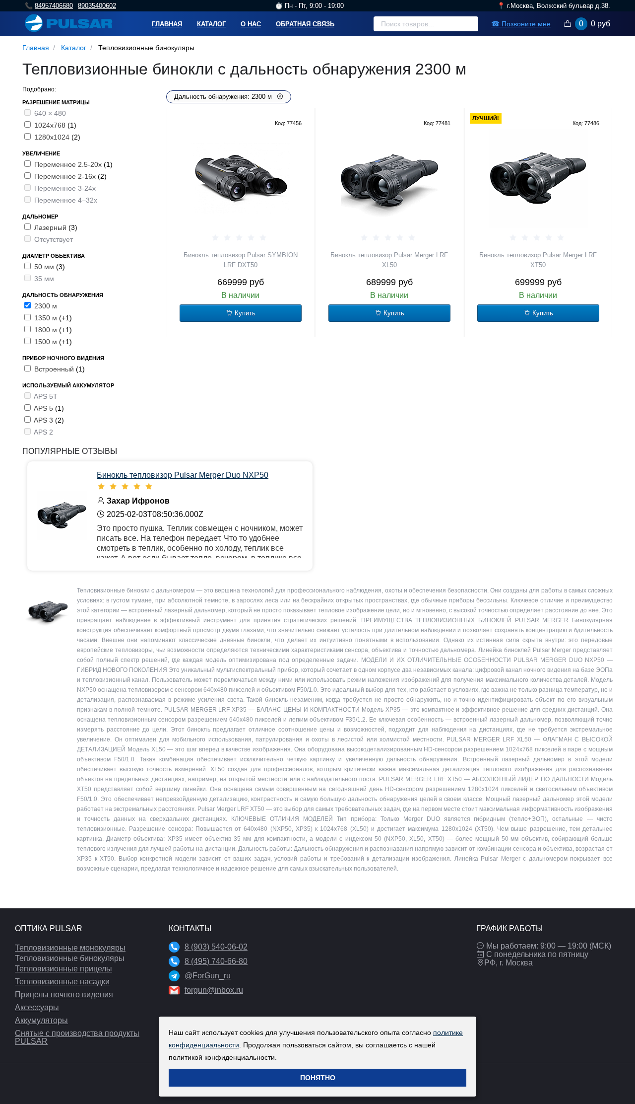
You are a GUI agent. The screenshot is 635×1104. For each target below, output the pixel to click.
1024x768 (50, 125)
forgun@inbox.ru (214, 990)
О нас (251, 24)
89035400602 (97, 5)
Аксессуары (37, 1007)
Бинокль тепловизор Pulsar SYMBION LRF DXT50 (241, 260)
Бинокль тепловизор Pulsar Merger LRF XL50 (389, 260)
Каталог (211, 24)
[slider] (241, 238)
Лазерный (51, 227)
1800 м (46, 330)
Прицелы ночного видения (64, 994)
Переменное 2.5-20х (69, 164)
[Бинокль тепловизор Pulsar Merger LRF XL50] (389, 178)
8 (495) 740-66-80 (216, 961)
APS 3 (44, 420)
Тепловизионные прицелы (63, 968)
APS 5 (44, 408)
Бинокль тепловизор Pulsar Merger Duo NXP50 (182, 475)
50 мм (45, 267)
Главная (167, 24)
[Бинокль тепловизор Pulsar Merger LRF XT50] (538, 178)
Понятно (317, 1078)
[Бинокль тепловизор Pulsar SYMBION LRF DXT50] (241, 178)
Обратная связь (305, 24)
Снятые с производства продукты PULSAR (77, 1037)
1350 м (46, 318)
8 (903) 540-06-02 (216, 947)
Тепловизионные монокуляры (70, 948)
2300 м (45, 306)
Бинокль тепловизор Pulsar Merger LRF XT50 (538, 260)
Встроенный (55, 369)
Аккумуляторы (41, 1020)
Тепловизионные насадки (62, 981)
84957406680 (54, 5)
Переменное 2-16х (66, 176)
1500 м (46, 342)
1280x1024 (52, 137)
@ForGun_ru (208, 975)
